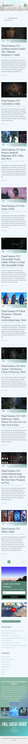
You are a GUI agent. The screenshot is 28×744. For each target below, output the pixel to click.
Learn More (14, 704)
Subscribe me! (14, 596)
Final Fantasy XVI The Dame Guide (13, 207)
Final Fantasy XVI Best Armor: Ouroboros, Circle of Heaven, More (13, 368)
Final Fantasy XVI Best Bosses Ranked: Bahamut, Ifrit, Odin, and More (13, 154)
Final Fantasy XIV (5, 662)
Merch (3, 674)
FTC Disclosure (14, 729)
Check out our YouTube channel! (11, 621)
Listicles (17, 161)
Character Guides (12, 211)
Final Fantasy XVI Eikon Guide (10, 530)
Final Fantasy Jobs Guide (7, 659)
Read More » (4, 75)
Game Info (4, 669)
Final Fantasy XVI (11, 57)
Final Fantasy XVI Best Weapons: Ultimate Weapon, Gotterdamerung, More (14, 315)
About (14, 727)
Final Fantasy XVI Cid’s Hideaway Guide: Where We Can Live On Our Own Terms (13, 420)
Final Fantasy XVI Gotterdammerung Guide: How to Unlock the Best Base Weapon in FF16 (13, 476)
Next (24, 562)
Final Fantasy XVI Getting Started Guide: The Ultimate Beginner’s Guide (13, 50)
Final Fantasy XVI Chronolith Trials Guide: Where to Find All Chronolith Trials (13, 260)
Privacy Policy (14, 731)
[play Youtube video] (14, 610)
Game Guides (4, 57)
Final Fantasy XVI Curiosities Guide (10, 102)
